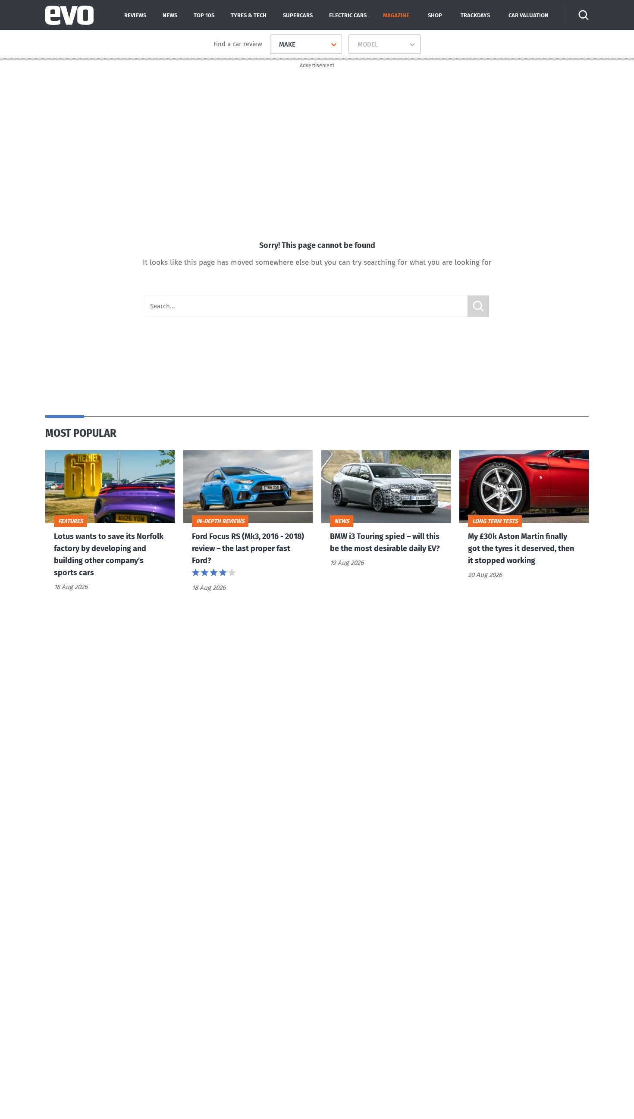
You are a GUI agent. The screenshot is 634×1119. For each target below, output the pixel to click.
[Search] (583, 15)
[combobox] (276, 44)
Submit (478, 306)
